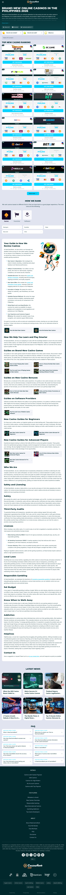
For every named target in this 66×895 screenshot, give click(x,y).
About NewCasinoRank (33, 829)
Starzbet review (17, 162)
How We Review (33, 831)
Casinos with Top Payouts (32, 792)
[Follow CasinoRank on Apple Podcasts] (42, 860)
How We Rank (32, 834)
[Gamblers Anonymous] (24, 880)
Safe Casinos (33, 783)
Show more (32, 193)
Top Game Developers (32, 818)
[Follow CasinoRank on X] (30, 860)
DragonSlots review (17, 65)
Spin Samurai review (17, 113)
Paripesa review (17, 137)
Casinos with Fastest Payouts (33, 780)
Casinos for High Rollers (32, 786)
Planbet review (49, 113)
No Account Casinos (33, 789)
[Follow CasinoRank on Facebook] (23, 860)
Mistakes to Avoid (32, 803)
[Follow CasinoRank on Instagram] (26, 860)
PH (32, 865)
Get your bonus (17, 62)
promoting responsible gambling (41, 579)
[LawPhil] (17, 880)
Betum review (48, 162)
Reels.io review (17, 187)
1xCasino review (48, 137)
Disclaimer (32, 840)
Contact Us (32, 843)
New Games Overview (32, 806)
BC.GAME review (48, 65)
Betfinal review (49, 187)
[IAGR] (47, 880)
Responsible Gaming (32, 809)
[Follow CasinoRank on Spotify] (38, 860)
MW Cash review (48, 89)
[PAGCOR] (10, 880)
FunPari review (17, 89)
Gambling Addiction (33, 815)
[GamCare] (35, 880)
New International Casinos (33, 812)
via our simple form (34, 656)
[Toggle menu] (3, 2)
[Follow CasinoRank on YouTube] (34, 860)
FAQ (32, 837)
